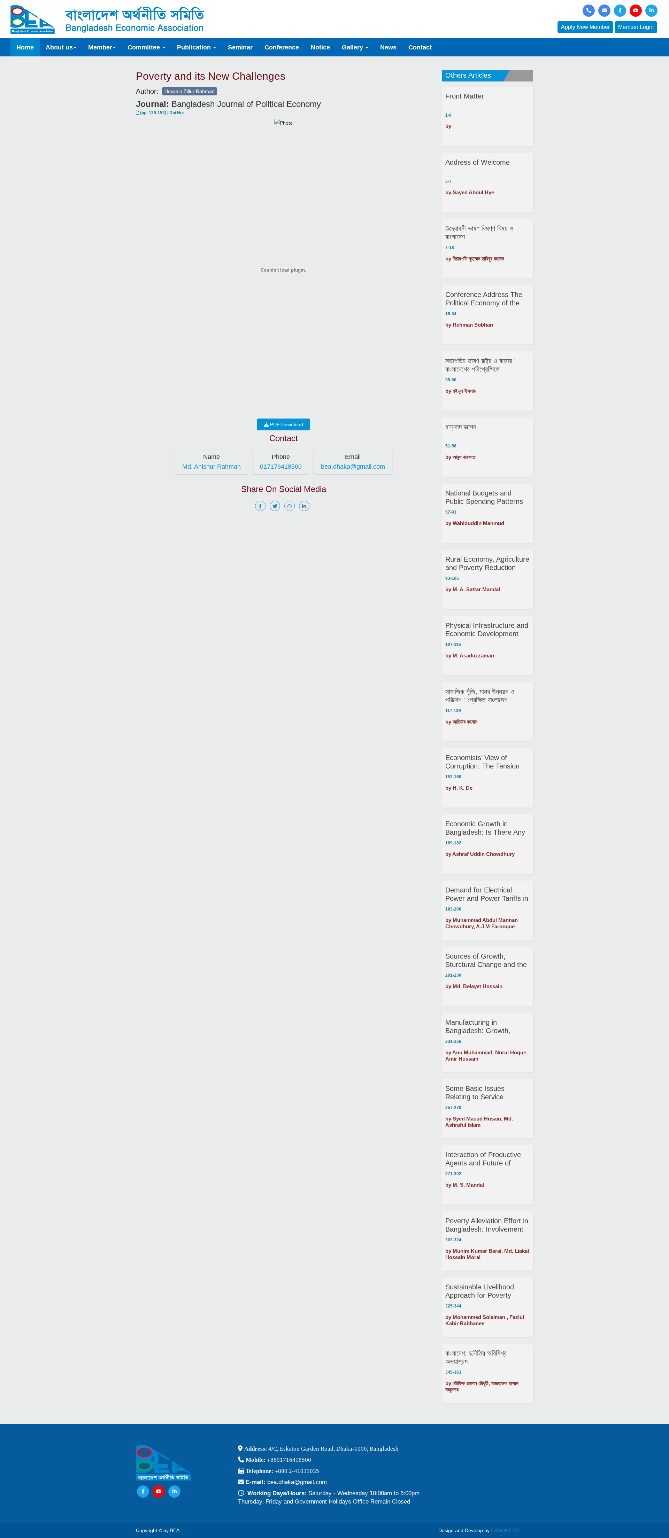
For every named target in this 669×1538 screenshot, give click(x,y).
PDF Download (286, 424)
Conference (281, 47)
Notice (320, 47)
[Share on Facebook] (261, 506)
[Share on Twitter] (276, 506)
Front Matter (464, 96)
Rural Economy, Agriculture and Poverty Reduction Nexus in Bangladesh (487, 563)
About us (59, 47)
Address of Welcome (477, 162)
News (388, 47)
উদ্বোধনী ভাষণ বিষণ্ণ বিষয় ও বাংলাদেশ (479, 233)
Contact (420, 47)
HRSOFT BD (505, 1530)
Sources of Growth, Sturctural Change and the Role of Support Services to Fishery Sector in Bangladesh (486, 960)
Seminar (240, 47)
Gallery (353, 47)
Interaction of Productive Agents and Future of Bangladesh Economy (483, 1159)
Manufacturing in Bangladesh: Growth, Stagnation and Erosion (481, 1026)
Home (25, 47)
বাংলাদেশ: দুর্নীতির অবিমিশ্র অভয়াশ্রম (476, 1357)
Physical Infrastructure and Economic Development (486, 630)
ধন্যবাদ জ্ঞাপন (460, 427)
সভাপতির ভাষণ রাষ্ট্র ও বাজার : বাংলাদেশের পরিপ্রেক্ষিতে (480, 365)
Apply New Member (585, 27)
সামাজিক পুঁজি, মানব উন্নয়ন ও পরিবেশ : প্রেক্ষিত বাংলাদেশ (479, 696)
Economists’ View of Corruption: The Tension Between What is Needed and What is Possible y (484, 762)
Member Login (636, 27)
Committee (145, 47)
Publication (195, 47)
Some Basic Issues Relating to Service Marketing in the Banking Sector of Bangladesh (483, 1093)
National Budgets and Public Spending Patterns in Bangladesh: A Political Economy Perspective (484, 497)
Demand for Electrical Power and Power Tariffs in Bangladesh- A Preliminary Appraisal (486, 894)
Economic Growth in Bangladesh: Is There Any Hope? (485, 828)
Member (100, 47)
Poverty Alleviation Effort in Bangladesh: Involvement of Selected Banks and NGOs (486, 1225)
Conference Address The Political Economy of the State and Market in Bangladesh (483, 299)
